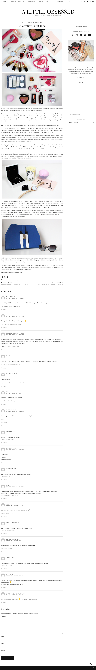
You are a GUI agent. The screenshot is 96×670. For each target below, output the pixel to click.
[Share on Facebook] (2, 277)
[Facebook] (90, 2)
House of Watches (53, 203)
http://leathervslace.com (12, 346)
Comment (4, 616)
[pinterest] (85, 34)
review (25, 280)
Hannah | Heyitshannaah (7, 439)
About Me (31, 1)
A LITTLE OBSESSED (48, 11)
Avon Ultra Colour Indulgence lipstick (29, 137)
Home (5, 1)
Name (3, 636)
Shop (69, 1)
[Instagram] (81, 2)
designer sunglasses (21, 265)
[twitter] (72, 34)
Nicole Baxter (11, 468)
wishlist (44, 280)
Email (3, 643)
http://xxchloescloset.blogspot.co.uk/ (10, 364)
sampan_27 (10, 574)
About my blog (57, 1)
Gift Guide (7, 280)
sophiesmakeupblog (13, 539)
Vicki (8, 485)
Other (39, 22)
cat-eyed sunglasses (37, 267)
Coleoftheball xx (5, 476)
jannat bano (10, 557)
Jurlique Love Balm (38, 120)
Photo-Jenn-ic (11, 410)
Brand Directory (17, 1)
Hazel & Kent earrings (27, 205)
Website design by (86, 667)
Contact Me (43, 1)
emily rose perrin (12, 373)
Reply (5, 309)
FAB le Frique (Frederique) (15, 593)
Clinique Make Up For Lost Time (50, 284)
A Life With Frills (10, 530)
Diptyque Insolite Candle (42, 210)
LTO (7, 391)
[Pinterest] (84, 2)
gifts (20, 280)
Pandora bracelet (13, 207)
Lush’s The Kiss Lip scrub (50, 139)
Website (3, 650)
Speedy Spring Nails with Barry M (14, 284)
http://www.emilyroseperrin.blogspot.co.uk (12, 383)
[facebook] (81, 34)
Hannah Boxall (11, 431)
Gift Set (14, 280)
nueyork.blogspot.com (7, 513)
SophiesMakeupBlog (6, 548)
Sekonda (57, 201)
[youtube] (89, 34)
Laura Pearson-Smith (13, 522)
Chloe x (9, 355)
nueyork (9, 504)
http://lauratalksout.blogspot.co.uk (10, 401)
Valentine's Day (34, 280)
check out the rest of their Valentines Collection (18, 141)
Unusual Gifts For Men (7, 565)
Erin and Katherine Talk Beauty (12, 324)
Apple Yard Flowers (37, 154)
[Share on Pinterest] (7, 277)
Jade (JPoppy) (11, 296)
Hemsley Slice (26, 258)
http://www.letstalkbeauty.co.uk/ (9, 495)
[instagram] (77, 34)
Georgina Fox (11, 448)
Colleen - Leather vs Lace (15, 333)
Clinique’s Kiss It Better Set (55, 145)
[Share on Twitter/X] (5, 277)
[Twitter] (79, 2)
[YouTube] (87, 2)
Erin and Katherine (13, 315)
